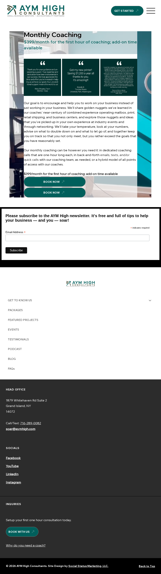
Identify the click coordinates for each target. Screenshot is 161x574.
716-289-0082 (30, 423)
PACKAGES (15, 310)
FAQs (11, 368)
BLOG (12, 359)
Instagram (13, 482)
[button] (144, 192)
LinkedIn (12, 474)
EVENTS (13, 329)
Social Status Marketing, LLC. (88, 566)
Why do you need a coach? (26, 545)
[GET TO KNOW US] (150, 300)
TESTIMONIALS (18, 339)
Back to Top (147, 566)
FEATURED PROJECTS (23, 320)
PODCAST (15, 349)
